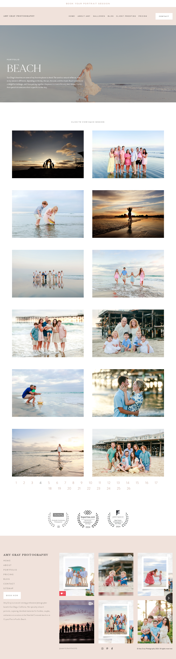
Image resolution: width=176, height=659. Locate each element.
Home (72, 16)
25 (118, 488)
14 (127, 482)
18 (50, 488)
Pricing (143, 16)
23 (98, 488)
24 (109, 488)
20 (69, 488)
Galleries (99, 16)
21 (79, 488)
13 (118, 482)
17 (156, 482)
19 (59, 488)
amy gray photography (19, 16)
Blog (111, 16)
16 (146, 482)
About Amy (84, 16)
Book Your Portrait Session (88, 4)
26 (128, 488)
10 (90, 482)
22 (88, 488)
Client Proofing (126, 16)
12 (108, 482)
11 (100, 482)
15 (137, 482)
